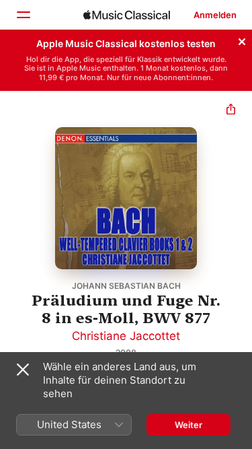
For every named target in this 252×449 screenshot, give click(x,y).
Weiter (188, 424)
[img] (126, 15)
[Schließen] (242, 40)
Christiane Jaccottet (126, 336)
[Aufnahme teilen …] (230, 110)
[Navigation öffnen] (23, 15)
